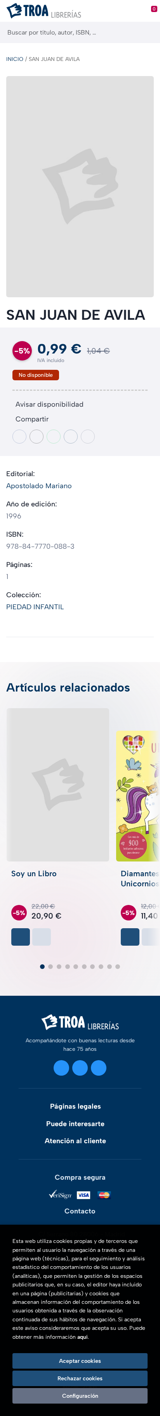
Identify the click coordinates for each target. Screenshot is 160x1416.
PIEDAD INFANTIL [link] (35, 607)
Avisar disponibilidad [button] (49, 404)
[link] (41, 937)
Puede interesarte (75, 1124)
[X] (80, 1068)
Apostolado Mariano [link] (39, 486)
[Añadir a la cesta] (20, 937)
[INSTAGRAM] (61, 1068)
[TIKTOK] (98, 1068)
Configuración (80, 1395)
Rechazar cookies (80, 1378)
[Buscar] (147, 32)
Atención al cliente (75, 1141)
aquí (82, 1337)
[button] (42, 966)
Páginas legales (75, 1106)
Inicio (14, 59)
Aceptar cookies (80, 1360)
